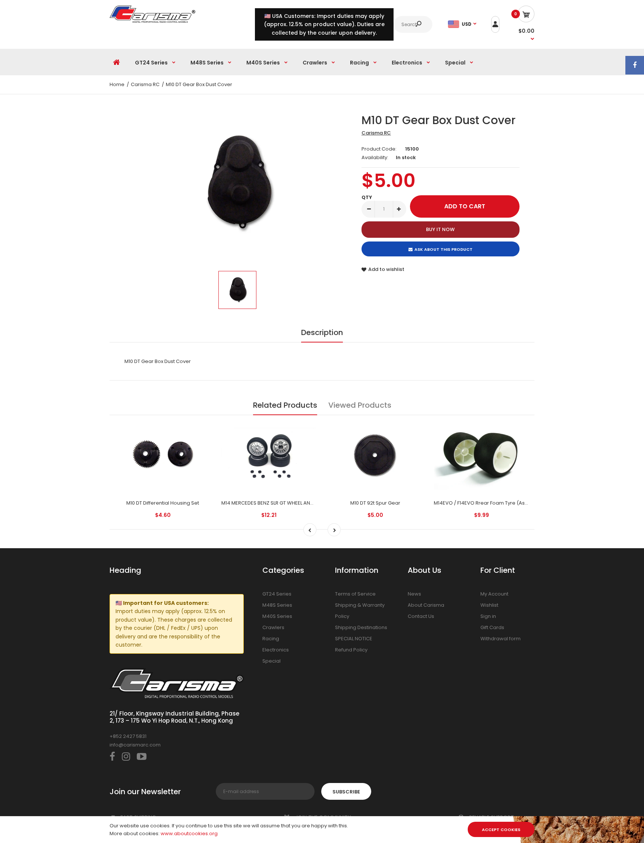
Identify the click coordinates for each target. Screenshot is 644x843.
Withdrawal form (500, 638)
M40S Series (277, 616)
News (414, 593)
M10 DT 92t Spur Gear (375, 502)
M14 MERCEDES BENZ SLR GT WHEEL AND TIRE (272, 502)
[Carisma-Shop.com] (152, 21)
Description (322, 332)
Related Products (285, 405)
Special (271, 660)
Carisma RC (376, 132)
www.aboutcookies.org (189, 833)
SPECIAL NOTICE (353, 638)
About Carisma (426, 605)
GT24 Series (276, 593)
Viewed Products (359, 405)
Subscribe (346, 791)
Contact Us (421, 616)
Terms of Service (355, 593)
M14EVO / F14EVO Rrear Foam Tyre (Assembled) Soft (496, 502)
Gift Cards (492, 627)
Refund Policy (351, 649)
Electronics (275, 649)
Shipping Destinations (361, 627)
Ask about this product (443, 249)
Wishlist (489, 605)
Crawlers (273, 627)
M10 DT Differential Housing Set (162, 502)
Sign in (488, 616)
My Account (494, 593)
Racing (270, 638)
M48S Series (277, 605)
